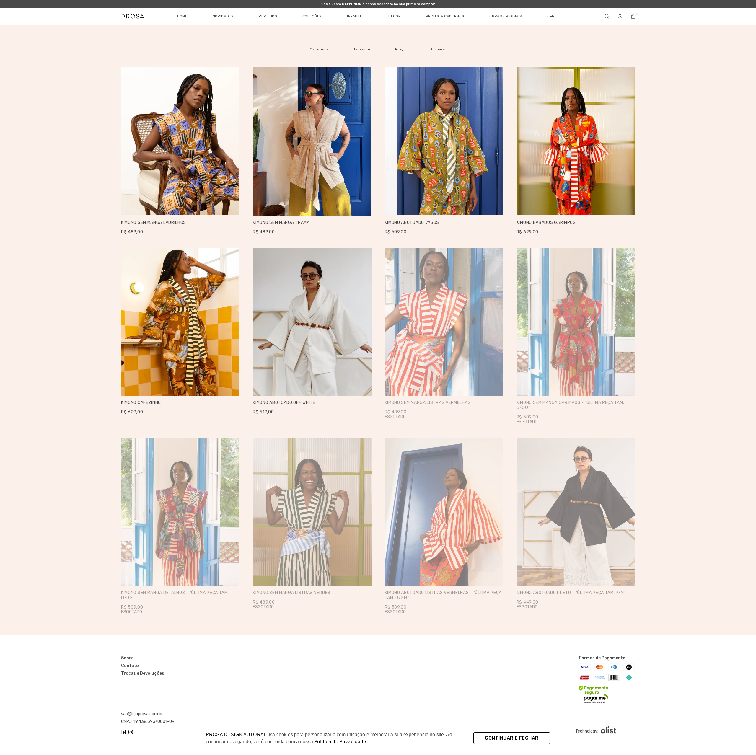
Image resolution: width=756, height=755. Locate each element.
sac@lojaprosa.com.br (142, 714)
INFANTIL (355, 16)
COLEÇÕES (312, 16)
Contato (130, 665)
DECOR (394, 16)
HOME (182, 16)
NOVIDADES (223, 16)
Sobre (127, 658)
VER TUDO (268, 16)
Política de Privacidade (340, 741)
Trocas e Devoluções (142, 673)
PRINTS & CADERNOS (445, 16)
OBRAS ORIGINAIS (505, 16)
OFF (550, 16)
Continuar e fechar (511, 738)
